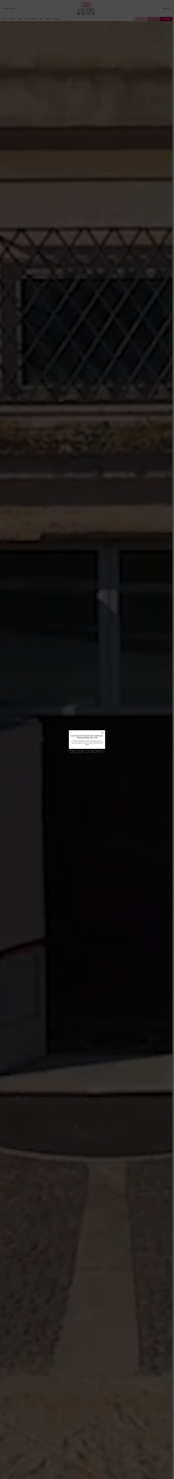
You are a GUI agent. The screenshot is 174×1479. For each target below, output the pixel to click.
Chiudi (102, 732)
